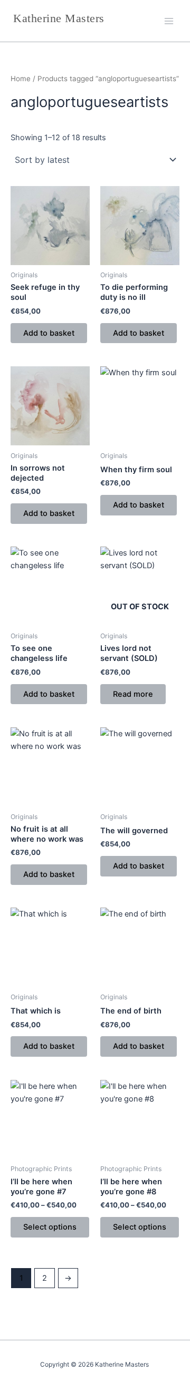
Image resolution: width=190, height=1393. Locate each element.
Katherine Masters (58, 18)
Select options (50, 1227)
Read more (133, 694)
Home (21, 78)
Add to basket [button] (48, 333)
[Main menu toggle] (168, 20)
